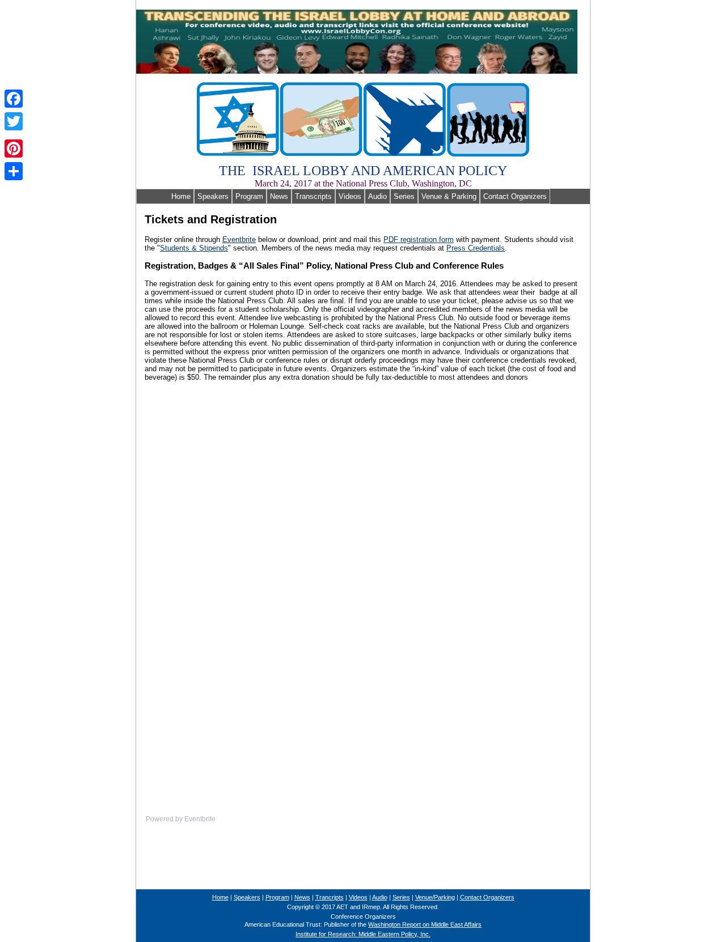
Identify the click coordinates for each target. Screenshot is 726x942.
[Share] (13, 171)
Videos (350, 196)
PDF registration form (418, 239)
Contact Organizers (515, 196)
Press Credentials (475, 248)
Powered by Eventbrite (181, 819)
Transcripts (313, 196)
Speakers (213, 196)
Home (165, 196)
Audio (377, 196)
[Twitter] (13, 121)
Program (249, 196)
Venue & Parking (448, 196)
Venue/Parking (435, 897)
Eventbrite (239, 239)
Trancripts (329, 897)
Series (404, 196)
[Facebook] (13, 98)
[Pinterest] (13, 148)
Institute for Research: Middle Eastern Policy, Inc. (363, 934)
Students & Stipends (194, 248)
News (279, 196)
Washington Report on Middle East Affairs (425, 924)
